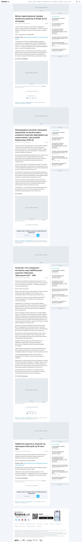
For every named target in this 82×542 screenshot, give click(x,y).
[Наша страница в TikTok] (25, 519)
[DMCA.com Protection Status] (17, 541)
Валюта (34, 1)
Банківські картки (46, 1)
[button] (38, 235)
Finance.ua (17, 102)
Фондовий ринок (26, 23)
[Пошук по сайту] (79, 1)
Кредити (39, 1)
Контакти (39, 526)
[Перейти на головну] (5, 2)
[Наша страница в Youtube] (22, 519)
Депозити (61, 1)
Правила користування (20, 526)
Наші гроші (25, 376)
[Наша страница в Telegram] (16, 519)
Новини (30, 1)
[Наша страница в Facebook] (19, 519)
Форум (69, 1)
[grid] (41, 306)
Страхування (55, 1)
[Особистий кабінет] (77, 1)
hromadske (25, 478)
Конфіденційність (31, 526)
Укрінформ (25, 58)
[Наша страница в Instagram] (28, 519)
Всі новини (22, 102)
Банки (65, 1)
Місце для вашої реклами (41, 7)
